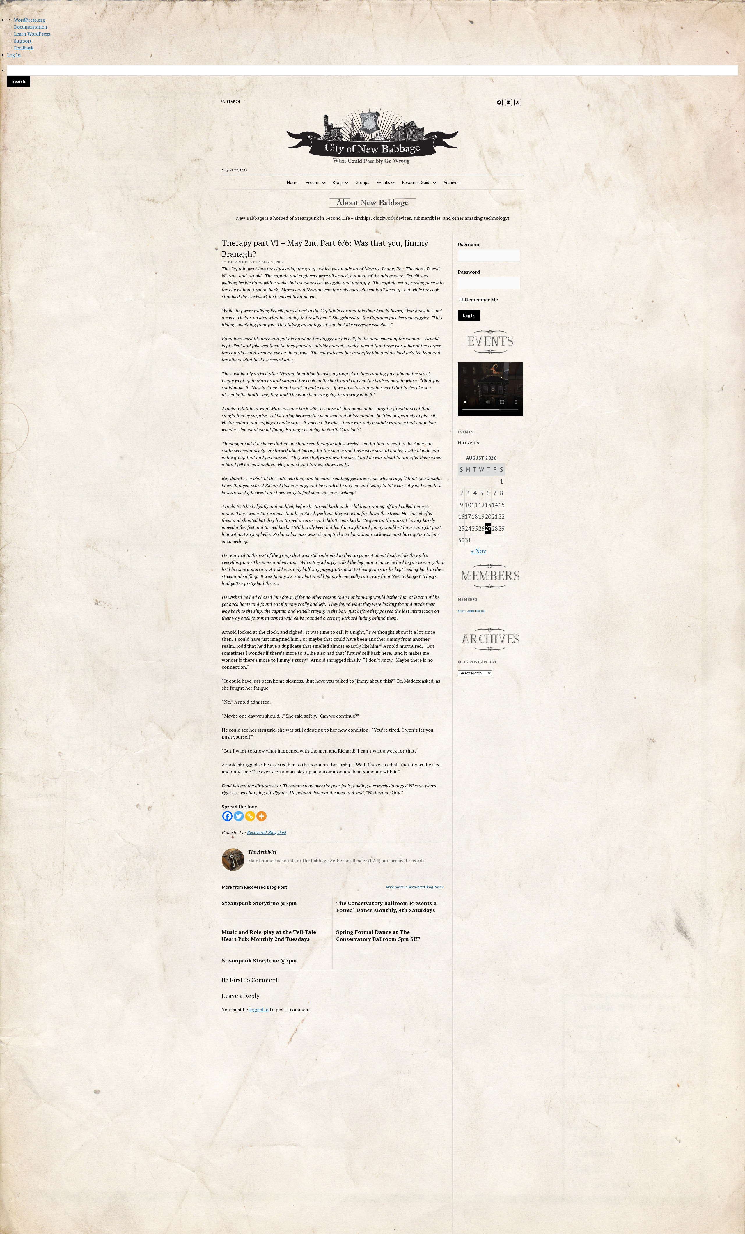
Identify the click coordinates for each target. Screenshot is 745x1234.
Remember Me (481, 299)
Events (383, 182)
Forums (313, 182)
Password (469, 272)
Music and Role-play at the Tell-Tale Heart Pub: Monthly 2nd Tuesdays (269, 935)
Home (293, 182)
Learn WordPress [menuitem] (32, 34)
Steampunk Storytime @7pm (259, 903)
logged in (259, 1009)
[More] (261, 816)
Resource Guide (417, 182)
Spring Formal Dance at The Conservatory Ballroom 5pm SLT (378, 935)
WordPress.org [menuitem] (29, 20)
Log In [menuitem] (14, 55)
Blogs (338, 182)
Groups (362, 182)
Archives (452, 182)
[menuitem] (372, 76)
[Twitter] (239, 816)
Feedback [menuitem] (23, 48)
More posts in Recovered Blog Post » (415, 887)
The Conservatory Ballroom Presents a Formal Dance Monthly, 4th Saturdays (386, 906)
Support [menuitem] (23, 41)
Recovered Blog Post (266, 832)
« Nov (478, 551)
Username (469, 244)
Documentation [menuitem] (30, 27)
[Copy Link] (250, 816)
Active (470, 610)
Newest (461, 610)
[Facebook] (227, 816)
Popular (480, 610)
